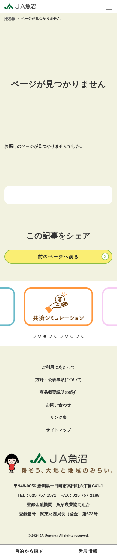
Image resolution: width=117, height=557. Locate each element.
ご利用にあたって (58, 367)
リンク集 (58, 417)
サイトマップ (58, 429)
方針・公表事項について (58, 379)
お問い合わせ (58, 404)
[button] (58, 257)
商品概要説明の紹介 (58, 392)
